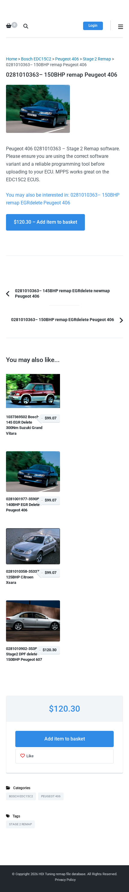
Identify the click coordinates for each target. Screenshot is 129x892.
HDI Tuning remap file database (62, 874)
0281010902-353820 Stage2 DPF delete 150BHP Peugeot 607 (24, 654)
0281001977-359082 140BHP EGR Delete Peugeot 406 (23, 504)
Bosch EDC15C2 (36, 59)
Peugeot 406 (67, 59)
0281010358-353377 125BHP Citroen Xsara (23, 577)
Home (11, 59)
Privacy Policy (65, 880)
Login (93, 25)
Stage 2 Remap (97, 59)
